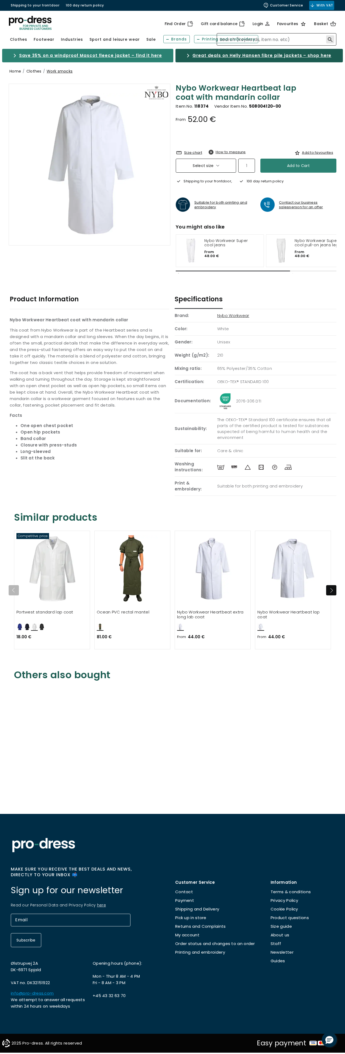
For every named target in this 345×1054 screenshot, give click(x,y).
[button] (329, 1039)
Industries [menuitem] (72, 39)
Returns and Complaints (200, 926)
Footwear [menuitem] (44, 39)
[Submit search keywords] (330, 39)
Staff (276, 943)
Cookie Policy (284, 909)
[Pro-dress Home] (30, 23)
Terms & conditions (291, 892)
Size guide (281, 926)
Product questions (290, 917)
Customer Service (286, 5)
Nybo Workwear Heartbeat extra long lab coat (210, 615)
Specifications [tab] (199, 299)
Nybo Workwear (233, 315)
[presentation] (331, 590)
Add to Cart (298, 165)
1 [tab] (178, 273)
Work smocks (60, 71)
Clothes (34, 71)
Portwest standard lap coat (44, 612)
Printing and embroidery (200, 952)
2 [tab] (292, 273)
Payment (184, 900)
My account (187, 935)
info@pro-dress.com (32, 993)
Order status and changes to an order (215, 943)
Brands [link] (179, 39)
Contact (184, 892)
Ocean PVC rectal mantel (123, 612)
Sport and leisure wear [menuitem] (114, 39)
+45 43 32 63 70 (109, 995)
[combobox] (276, 39)
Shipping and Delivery (197, 909)
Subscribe (26, 940)
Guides (278, 961)
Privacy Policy (284, 900)
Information (284, 882)
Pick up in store (190, 917)
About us (280, 935)
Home (15, 71)
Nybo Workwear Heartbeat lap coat (288, 615)
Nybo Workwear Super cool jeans (226, 242)
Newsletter (282, 952)
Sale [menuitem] (151, 39)
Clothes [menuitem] (18, 39)
